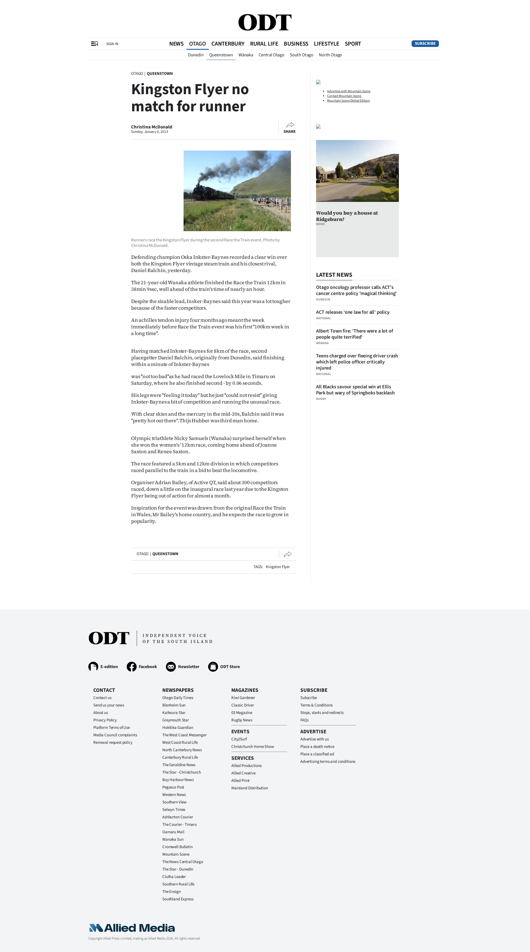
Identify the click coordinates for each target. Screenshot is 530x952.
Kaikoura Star (174, 713)
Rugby (321, 399)
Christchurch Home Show (252, 747)
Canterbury (228, 43)
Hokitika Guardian (177, 728)
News (176, 43)
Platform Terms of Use (111, 728)
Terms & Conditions (316, 705)
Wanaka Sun (173, 839)
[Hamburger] (94, 44)
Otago (197, 43)
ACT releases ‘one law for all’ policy (352, 312)
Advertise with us (314, 739)
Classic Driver (242, 705)
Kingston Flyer (278, 567)
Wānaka (246, 55)
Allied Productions (246, 766)
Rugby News (241, 720)
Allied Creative (243, 773)
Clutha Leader (174, 877)
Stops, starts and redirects (322, 713)
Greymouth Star (175, 720)
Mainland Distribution (249, 788)
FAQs (304, 720)
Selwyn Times (173, 810)
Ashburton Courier (177, 817)
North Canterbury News (182, 750)
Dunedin (196, 55)
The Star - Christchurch (181, 772)
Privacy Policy (105, 720)
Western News (174, 795)
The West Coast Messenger (184, 735)
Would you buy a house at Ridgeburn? (347, 216)
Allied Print (240, 781)
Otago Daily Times (177, 698)
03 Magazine (241, 713)
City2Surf (239, 739)
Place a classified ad (317, 754)
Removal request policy (112, 742)
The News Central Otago (182, 862)
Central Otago (271, 55)
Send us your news (108, 705)
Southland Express (177, 899)
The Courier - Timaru (179, 824)
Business (296, 43)
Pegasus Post (173, 787)
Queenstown (221, 55)
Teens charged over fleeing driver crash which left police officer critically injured (357, 361)
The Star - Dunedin (177, 869)
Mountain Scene (175, 854)
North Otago (330, 55)
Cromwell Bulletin (177, 847)
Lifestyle (326, 43)
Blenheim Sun (174, 705)
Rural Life (264, 43)
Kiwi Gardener (243, 698)
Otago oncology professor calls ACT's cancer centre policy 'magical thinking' (356, 290)
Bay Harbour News (178, 780)
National (323, 318)
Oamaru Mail (173, 832)
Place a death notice (317, 747)
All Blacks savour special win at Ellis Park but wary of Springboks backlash (355, 389)
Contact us (102, 698)
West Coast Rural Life (180, 742)
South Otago (301, 55)
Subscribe (425, 43)
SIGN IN (112, 43)
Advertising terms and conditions (327, 761)
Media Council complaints (115, 735)
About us (100, 713)
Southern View (174, 802)
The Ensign (171, 892)
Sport (353, 43)
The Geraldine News (178, 765)
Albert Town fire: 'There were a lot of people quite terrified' (354, 334)
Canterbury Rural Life (180, 757)
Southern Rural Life (178, 884)
